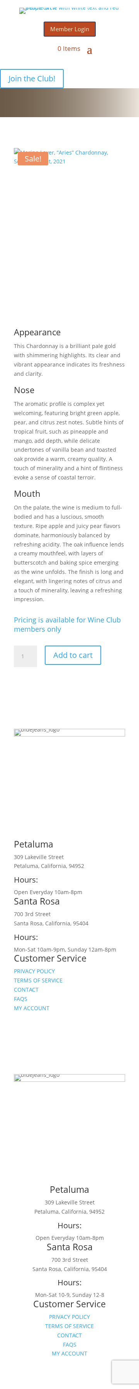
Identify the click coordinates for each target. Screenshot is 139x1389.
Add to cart (73, 655)
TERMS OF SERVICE (38, 980)
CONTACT (26, 989)
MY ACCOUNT (31, 1008)
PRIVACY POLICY (34, 971)
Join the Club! (31, 78)
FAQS (20, 998)
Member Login (69, 29)
